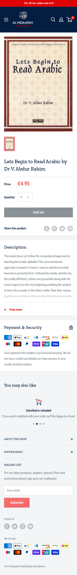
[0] (69, 19)
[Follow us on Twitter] (15, 526)
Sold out (38, 212)
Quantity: (9, 197)
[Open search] (53, 19)
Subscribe (16, 503)
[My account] (61, 19)
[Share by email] (70, 228)
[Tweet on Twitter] (62, 228)
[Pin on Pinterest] (54, 228)
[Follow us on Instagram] (22, 526)
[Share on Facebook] (46, 228)
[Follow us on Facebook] (7, 526)
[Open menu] (6, 19)
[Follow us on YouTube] (30, 526)
